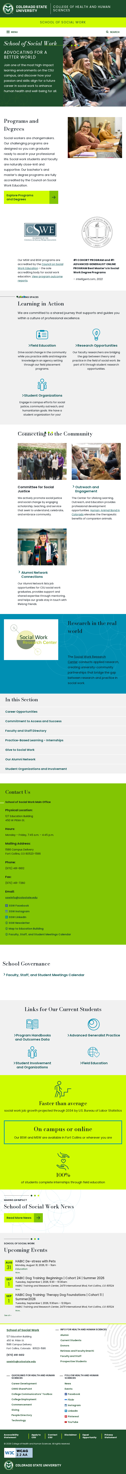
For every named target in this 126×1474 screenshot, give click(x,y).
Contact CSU (52, 1436)
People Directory (21, 1415)
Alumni (64, 1335)
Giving (15, 1410)
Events (69, 1388)
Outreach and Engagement (87, 489)
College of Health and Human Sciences (81, 8)
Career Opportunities (21, 712)
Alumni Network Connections (34, 575)
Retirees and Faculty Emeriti (77, 1350)
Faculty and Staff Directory (25, 731)
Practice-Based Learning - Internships (34, 740)
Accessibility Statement (11, 1436)
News (68, 1383)
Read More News (19, 1218)
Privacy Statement (111, 1436)
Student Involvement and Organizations (33, 1065)
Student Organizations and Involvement (36, 769)
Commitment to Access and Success (33, 721)
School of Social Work (63, 22)
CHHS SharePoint (21, 1388)
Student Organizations (43, 395)
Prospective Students (73, 1361)
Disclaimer (70, 1435)
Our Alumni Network (20, 759)
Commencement (21, 1404)
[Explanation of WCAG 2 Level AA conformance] (63, 1453)
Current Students (70, 1340)
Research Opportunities (97, 346)
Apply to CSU (36, 1436)
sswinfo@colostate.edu (21, 897)
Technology (18, 1420)
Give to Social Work (19, 750)
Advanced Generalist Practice (95, 1035)
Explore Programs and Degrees (20, 197)
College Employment (23, 1399)
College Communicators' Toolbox (31, 1394)
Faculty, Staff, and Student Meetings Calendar (45, 975)
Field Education (43, 346)
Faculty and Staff (70, 1356)
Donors (64, 1345)
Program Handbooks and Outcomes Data (33, 1037)
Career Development (24, 1383)
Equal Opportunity (89, 1436)
